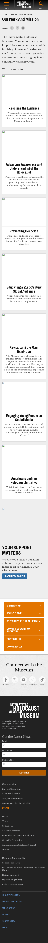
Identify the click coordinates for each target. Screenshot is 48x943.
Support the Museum (12, 798)
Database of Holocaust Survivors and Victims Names (23, 869)
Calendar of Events (11, 794)
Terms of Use (8, 908)
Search (41, 8)
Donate (5, 808)
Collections (7, 826)
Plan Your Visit (9, 784)
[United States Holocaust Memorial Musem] (24, 717)
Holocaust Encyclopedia (13, 858)
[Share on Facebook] (12, 29)
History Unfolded (10, 875)
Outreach (6, 849)
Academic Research (11, 831)
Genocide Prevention (12, 840)
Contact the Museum (12, 902)
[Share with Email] (23, 29)
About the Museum (11, 895)
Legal (5, 928)
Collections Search (11, 863)
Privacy (6, 915)
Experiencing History (12, 880)
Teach (5, 821)
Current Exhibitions (11, 789)
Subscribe (24, 773)
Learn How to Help (15, 576)
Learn (5, 816)
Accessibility (8, 921)
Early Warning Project (12, 884)
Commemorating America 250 (16, 803)
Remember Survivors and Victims (18, 835)
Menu (7, 8)
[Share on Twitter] (17, 29)
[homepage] (24, 5)
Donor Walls (15, 646)
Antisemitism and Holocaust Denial (19, 845)
